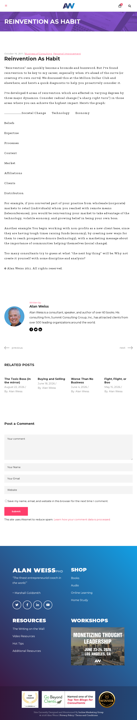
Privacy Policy (67, 715)
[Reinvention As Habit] (14, 316)
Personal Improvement (67, 53)
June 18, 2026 (46, 383)
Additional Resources (27, 651)
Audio (75, 585)
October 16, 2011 (13, 53)
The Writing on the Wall (29, 628)
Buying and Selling (51, 379)
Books (75, 578)
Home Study (79, 600)
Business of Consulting (38, 53)
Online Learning (82, 592)
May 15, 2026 (112, 387)
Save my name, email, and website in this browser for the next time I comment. (58, 501)
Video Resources (24, 636)
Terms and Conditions (86, 715)
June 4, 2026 (79, 387)
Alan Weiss (15, 391)
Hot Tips (18, 643)
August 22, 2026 (14, 387)
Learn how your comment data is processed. (82, 519)
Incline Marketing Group (90, 712)
